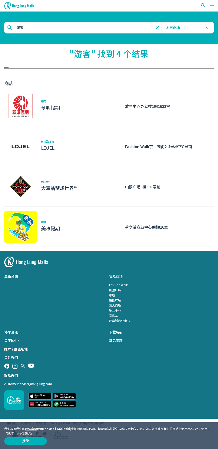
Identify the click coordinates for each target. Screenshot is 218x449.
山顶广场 (115, 290)
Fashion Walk (118, 285)
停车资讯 (11, 332)
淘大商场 (115, 305)
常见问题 (116, 340)
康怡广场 (115, 300)
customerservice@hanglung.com (28, 384)
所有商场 (173, 27)
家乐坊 (113, 315)
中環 (112, 295)
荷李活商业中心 (119, 321)
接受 (25, 441)
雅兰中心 (115, 310)
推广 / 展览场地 (16, 349)
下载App (115, 332)
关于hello (12, 340)
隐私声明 (31, 429)
